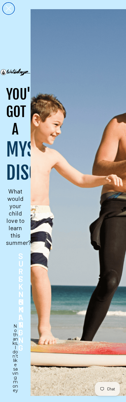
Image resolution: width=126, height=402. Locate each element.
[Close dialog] (8, 8)
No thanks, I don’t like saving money (15, 330)
